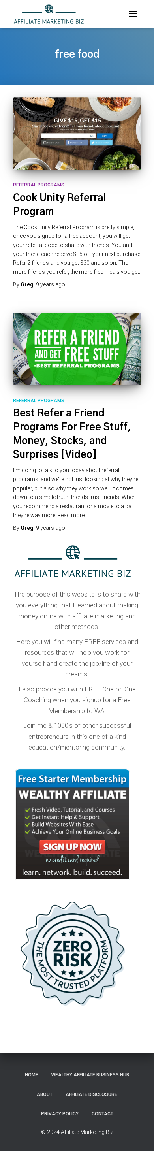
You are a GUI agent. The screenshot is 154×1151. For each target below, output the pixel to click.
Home (31, 1075)
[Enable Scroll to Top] (138, 1135)
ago (50, 284)
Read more (71, 515)
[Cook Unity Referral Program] (77, 133)
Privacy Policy (60, 1114)
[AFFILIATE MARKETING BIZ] (51, 14)
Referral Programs (38, 185)
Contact (102, 1114)
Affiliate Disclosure (91, 1094)
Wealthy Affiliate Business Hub (90, 1075)
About (45, 1094)
